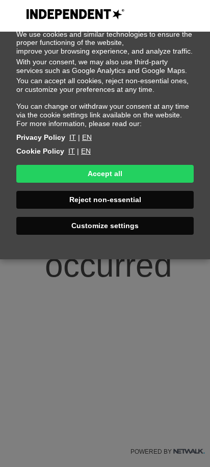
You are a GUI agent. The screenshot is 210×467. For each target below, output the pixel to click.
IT (72, 137)
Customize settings (105, 226)
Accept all (105, 173)
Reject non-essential (105, 199)
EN (87, 137)
